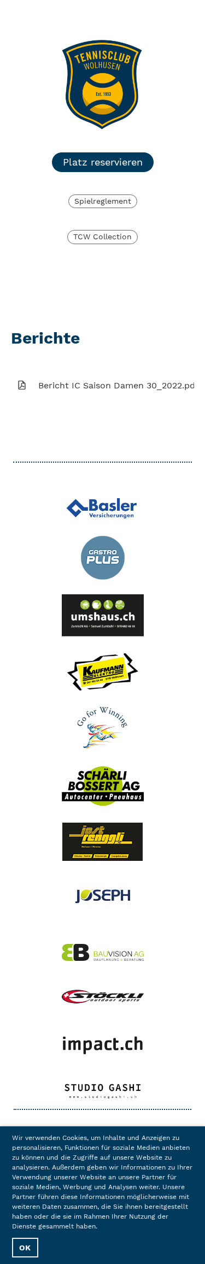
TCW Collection (102, 236)
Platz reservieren (103, 162)
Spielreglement (102, 201)
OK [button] (25, 1247)
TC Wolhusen (38, 15)
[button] (100, 1227)
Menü (176, 15)
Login (122, 14)
